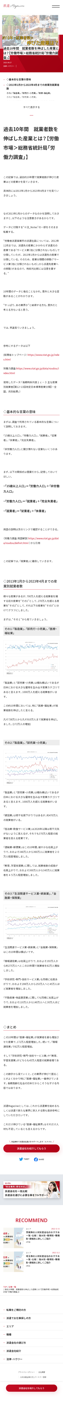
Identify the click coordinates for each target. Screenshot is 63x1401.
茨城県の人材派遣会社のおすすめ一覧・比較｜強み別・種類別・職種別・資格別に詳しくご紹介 (43, 1235)
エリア (28, 1229)
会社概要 (41, 1372)
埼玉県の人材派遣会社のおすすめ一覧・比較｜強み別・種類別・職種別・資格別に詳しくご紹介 (43, 1259)
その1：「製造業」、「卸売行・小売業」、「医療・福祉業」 (28, 93)
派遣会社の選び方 (16, 1342)
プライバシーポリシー (26, 1372)
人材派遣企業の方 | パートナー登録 (33, 1377)
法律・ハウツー (8, 66)
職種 (8, 1334)
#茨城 (28, 1242)
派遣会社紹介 (13, 1351)
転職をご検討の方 (16, 1309)
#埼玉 (28, 1266)
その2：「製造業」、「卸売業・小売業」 (21, 97)
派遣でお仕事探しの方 (18, 1318)
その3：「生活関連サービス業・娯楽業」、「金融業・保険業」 (31, 101)
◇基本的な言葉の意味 (18, 79)
